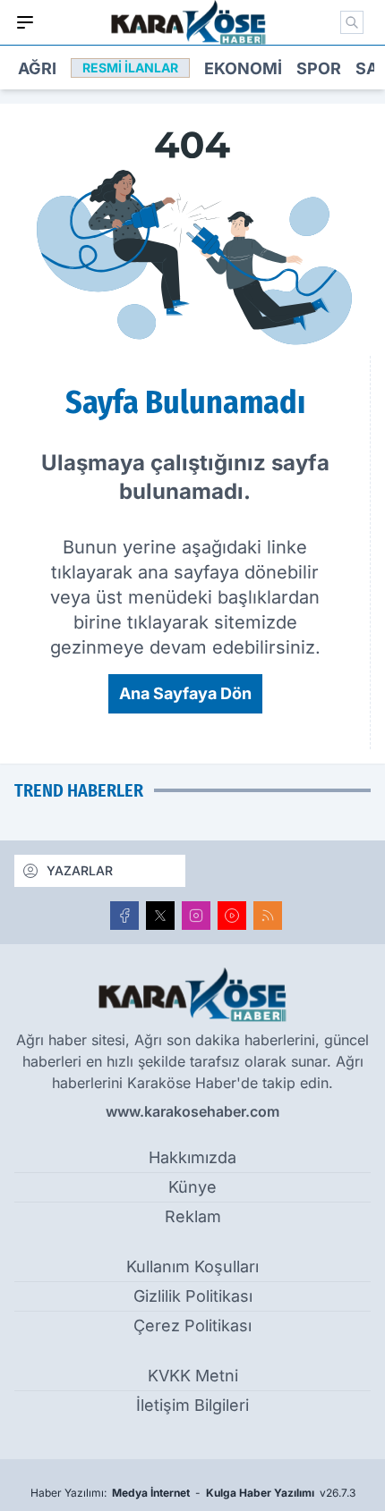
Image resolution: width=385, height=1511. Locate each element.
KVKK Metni (193, 1375)
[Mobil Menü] (25, 22)
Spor (318, 68)
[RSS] (267, 915)
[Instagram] (196, 915)
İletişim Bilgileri (192, 1405)
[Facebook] (124, 915)
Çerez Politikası (192, 1325)
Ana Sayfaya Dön (185, 693)
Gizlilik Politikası (192, 1296)
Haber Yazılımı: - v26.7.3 (192, 1492)
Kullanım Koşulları (192, 1266)
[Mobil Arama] (352, 22)
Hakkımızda (192, 1157)
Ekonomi (243, 68)
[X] (160, 915)
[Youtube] (232, 915)
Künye (192, 1187)
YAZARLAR (80, 870)
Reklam (193, 1216)
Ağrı (37, 68)
